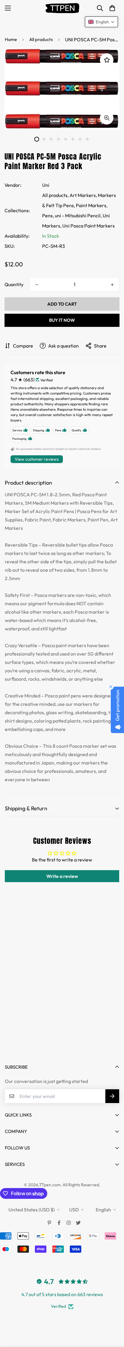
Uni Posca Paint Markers (88, 226)
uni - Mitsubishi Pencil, (78, 216)
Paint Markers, (91, 205)
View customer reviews (37, 459)
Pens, (48, 216)
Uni (45, 185)
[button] (112, 8)
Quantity (14, 284)
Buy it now (62, 320)
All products (41, 39)
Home (11, 39)
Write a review (62, 876)
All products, (55, 195)
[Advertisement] (62, 988)
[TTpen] (62, 8)
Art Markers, (83, 195)
